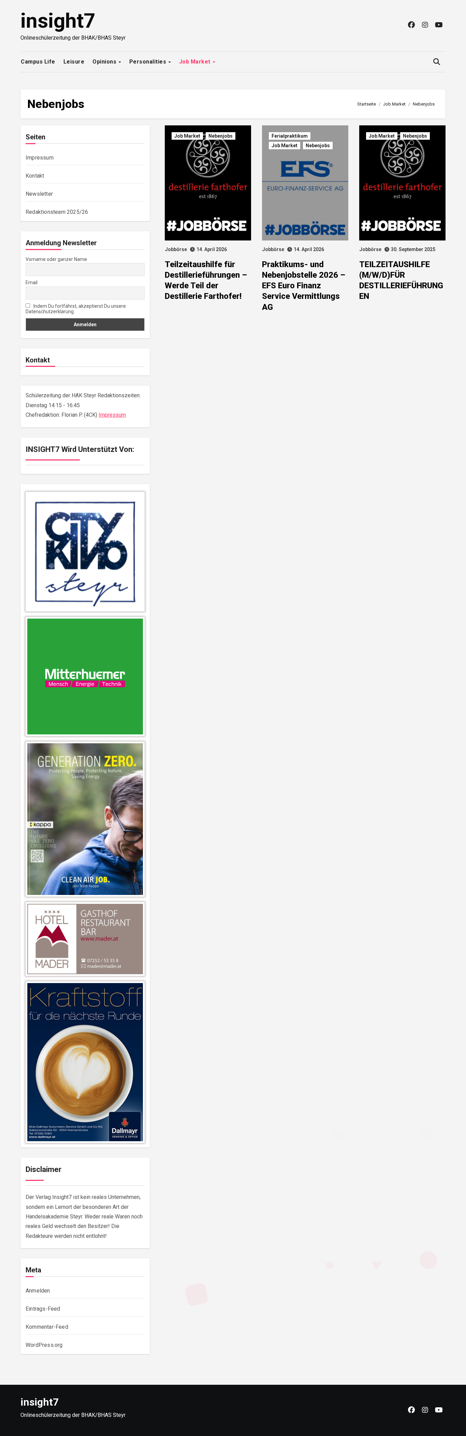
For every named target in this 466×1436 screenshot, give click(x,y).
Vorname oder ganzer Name (56, 259)
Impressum (40, 157)
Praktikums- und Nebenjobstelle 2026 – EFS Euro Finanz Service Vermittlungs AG (303, 286)
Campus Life (38, 61)
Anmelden (38, 1290)
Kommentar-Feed (47, 1327)
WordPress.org (44, 1345)
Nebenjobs (220, 136)
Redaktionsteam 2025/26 (57, 212)
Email (32, 282)
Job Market (195, 61)
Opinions (105, 61)
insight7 (57, 21)
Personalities (148, 61)
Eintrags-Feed (43, 1309)
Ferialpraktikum (290, 136)
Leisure (74, 61)
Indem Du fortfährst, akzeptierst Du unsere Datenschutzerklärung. (76, 308)
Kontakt (35, 175)
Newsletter (39, 194)
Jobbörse (176, 249)
